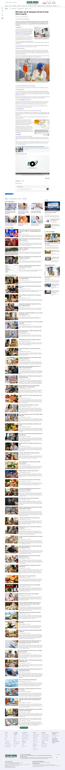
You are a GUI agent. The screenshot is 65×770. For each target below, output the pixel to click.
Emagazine (23, 743)
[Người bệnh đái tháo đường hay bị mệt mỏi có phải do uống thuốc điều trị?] (11, 370)
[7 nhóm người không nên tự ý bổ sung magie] (11, 588)
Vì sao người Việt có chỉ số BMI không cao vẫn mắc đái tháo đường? (55, 220)
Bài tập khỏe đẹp (35, 749)
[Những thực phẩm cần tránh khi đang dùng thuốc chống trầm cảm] (11, 663)
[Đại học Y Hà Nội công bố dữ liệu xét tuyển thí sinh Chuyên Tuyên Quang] (11, 269)
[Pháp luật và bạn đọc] (49, 3)
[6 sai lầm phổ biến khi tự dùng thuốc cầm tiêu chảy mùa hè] (11, 569)
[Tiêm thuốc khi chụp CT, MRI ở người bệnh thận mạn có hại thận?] (11, 334)
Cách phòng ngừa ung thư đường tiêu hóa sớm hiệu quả (34, 146)
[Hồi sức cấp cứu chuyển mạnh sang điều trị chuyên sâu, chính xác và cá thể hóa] (52, 206)
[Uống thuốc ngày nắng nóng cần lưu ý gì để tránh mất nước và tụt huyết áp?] (11, 712)
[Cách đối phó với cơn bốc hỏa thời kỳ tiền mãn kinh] (37, 219)
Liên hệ (57, 757)
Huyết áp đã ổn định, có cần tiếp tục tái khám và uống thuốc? (30, 527)
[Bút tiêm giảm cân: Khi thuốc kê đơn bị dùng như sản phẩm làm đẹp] (11, 379)
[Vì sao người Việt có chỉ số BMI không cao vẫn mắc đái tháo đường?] (48, 220)
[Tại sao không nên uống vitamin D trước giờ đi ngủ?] (11, 298)
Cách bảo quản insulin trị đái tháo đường (28, 498)
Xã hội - (20, 250)
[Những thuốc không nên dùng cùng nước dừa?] (11, 616)
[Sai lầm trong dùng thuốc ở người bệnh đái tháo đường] (37, 206)
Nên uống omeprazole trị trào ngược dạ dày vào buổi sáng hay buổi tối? (30, 546)
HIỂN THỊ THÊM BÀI (24, 727)
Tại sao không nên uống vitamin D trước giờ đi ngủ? (30, 295)
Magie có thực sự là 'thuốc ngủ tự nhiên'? (28, 470)
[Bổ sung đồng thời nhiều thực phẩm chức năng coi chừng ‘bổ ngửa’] (11, 280)
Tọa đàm (15, 735)
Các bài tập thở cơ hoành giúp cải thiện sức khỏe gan (55, 258)
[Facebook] (56, 754)
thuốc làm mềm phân (43, 113)
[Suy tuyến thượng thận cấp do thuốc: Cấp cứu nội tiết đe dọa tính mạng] (11, 672)
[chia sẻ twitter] (2, 11)
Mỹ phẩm (34, 746)
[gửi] (47, 189)
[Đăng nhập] (54, 1)
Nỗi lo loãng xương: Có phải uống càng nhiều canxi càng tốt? (29, 462)
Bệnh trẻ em (35, 740)
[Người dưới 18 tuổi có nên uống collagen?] (11, 597)
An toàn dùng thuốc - (22, 280)
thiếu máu (26, 97)
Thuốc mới (26, 8)
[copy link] (2, 13)
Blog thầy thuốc (50, 265)
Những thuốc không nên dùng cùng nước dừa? (30, 612)
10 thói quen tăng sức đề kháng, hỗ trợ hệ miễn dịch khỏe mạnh (52, 244)
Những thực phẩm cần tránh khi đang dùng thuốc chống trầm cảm (30, 661)
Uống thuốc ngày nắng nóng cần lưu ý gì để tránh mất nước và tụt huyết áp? (30, 710)
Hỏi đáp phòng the (44, 743)
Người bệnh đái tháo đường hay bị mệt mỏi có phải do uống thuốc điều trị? (30, 367)
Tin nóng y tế (7, 740)
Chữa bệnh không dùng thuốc (25, 739)
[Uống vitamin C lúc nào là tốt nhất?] (11, 579)
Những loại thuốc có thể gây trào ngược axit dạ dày (30, 444)
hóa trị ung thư (24, 198)
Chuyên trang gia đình (55, 741)
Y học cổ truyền (50, 231)
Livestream (15, 738)
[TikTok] (44, 1)
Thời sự (6, 732)
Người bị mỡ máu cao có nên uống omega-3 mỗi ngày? (30, 396)
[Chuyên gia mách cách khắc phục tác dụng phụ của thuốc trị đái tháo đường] (24, 206)
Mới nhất (22, 180)
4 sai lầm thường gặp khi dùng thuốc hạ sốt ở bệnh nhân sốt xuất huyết (29, 489)
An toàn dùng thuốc (14, 8)
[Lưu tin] (2, 15)
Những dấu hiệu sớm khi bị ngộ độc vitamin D (30, 339)
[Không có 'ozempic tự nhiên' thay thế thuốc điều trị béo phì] (11, 633)
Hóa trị (17, 27)
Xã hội (6, 734)
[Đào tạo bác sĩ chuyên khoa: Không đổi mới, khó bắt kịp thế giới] (48, 285)
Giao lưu (15, 737)
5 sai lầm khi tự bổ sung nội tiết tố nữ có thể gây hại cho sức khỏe (30, 651)
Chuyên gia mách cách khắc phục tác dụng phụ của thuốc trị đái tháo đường (23, 212)
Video (23, 744)
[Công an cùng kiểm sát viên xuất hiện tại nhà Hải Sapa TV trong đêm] (11, 260)
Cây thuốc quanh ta (25, 737)
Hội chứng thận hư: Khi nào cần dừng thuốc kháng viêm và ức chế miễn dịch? (29, 386)
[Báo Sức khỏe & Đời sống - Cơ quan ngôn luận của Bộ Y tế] (32, 2)
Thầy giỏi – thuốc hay (25, 734)
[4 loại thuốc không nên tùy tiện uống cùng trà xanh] (11, 352)
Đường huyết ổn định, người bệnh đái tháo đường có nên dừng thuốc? (10, 212)
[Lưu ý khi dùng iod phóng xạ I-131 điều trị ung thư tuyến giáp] (11, 325)
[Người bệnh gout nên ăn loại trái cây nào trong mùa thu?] (48, 252)
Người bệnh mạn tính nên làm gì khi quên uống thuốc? (30, 286)
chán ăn (22, 99)
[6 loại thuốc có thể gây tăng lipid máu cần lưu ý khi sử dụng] (11, 692)
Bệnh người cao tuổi (36, 734)
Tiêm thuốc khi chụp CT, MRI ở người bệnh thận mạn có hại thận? (30, 331)
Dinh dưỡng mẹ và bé (45, 734)
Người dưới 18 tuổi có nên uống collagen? (29, 593)
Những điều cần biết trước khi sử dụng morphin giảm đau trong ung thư (41, 131)
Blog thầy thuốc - (47, 279)
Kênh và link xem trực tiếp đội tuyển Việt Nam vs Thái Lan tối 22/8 (30, 239)
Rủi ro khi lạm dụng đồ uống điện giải (28, 679)
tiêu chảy (34, 110)
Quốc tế (6, 737)
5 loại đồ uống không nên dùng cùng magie (29, 452)
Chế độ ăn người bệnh (45, 737)
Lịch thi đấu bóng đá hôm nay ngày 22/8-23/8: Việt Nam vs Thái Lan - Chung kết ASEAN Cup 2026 (30, 231)
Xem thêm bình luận (18, 183)
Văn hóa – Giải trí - (22, 234)
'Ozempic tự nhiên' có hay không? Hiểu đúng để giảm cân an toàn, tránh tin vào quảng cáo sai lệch (30, 700)
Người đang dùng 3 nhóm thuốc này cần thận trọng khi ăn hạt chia (29, 556)
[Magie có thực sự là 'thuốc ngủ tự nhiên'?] (11, 474)
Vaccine (30, 8)
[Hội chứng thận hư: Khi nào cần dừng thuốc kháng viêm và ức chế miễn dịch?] (11, 389)
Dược (6, 8)
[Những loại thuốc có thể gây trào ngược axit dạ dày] (11, 446)
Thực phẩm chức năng (45, 740)
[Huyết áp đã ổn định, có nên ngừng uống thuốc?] (11, 722)
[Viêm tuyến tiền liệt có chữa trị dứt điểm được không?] (11, 219)
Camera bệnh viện (7, 746)
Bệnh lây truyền (44, 746)
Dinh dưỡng (43, 732)
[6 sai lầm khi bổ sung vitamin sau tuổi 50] (11, 408)
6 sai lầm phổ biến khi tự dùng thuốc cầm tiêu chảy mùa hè (30, 566)
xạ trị (18, 46)
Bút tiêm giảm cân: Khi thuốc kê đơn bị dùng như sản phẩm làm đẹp (30, 376)
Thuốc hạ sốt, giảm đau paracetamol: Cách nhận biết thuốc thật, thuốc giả (30, 508)
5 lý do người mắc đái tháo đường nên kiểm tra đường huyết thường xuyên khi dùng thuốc (30, 641)
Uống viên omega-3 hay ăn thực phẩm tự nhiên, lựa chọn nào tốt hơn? (30, 358)
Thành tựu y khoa (7, 742)
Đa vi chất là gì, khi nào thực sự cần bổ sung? (29, 479)
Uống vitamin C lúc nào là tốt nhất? (27, 576)
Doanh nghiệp (54, 737)
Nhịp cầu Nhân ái (54, 738)
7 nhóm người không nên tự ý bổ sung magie (29, 584)
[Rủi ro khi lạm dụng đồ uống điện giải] (11, 683)
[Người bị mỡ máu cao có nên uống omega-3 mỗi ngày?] (11, 399)
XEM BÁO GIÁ (41, 761)
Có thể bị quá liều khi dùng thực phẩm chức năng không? (30, 537)
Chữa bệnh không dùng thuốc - (50, 245)
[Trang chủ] (6, 6)
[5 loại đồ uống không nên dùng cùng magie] (11, 456)
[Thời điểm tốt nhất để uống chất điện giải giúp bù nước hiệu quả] (11, 437)
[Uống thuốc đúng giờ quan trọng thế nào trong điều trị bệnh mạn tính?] (11, 307)
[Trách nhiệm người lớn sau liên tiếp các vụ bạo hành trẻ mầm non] (52, 271)
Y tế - (45, 214)
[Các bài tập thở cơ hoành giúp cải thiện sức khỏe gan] (48, 258)
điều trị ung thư (44, 45)
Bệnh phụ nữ (35, 737)
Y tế (47, 200)
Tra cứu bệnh (16, 732)
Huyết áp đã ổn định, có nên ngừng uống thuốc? (30, 718)
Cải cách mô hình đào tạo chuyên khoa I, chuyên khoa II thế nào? (55, 291)
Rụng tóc (19, 134)
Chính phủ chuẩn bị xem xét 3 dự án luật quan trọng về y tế (55, 225)
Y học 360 (34, 732)
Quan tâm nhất (17, 180)
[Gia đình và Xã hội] (44, 3)
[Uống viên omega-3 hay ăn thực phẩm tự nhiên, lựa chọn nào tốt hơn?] (11, 361)
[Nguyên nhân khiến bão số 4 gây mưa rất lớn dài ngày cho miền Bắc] (11, 251)
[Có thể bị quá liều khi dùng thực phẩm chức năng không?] (11, 540)
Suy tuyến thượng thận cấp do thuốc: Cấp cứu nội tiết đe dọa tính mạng (30, 669)
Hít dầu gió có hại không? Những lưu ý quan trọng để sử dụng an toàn (30, 313)
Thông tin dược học (21, 8)
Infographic (23, 746)
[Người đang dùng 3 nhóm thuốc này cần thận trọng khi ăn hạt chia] (11, 559)
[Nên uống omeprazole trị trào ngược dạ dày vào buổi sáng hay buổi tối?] (11, 549)
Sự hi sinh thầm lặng (8, 745)
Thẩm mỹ (34, 748)
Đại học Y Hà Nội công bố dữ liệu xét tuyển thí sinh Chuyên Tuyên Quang (30, 266)
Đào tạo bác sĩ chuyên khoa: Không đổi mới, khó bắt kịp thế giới (55, 285)
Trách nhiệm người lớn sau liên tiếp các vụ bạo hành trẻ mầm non (52, 277)
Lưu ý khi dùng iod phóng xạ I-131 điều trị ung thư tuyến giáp (31, 322)
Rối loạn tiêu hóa (20, 108)
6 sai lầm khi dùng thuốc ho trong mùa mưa (29, 517)
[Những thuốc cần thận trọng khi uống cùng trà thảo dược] (11, 625)
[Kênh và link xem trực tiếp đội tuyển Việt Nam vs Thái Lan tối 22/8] (11, 242)
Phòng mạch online (55, 732)
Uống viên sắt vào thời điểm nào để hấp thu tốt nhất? (30, 424)
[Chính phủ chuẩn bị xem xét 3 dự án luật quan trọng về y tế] (48, 226)
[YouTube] (47, 1)
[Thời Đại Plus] (54, 3)
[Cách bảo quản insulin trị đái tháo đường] (11, 501)
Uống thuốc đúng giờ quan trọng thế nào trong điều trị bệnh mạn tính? (30, 304)
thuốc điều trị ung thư (13, 198)
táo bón (39, 110)
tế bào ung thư (27, 33)
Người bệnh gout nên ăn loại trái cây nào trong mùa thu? (55, 251)
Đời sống (53, 742)
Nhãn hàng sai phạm (55, 735)
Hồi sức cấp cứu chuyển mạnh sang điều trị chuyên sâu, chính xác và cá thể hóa (51, 212)
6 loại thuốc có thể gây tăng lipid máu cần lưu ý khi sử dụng (30, 689)
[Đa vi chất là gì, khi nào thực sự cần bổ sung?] (11, 483)
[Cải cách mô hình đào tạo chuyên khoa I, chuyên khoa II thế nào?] (48, 292)
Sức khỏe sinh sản (44, 745)
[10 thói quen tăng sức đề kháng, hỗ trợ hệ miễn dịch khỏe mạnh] (52, 237)
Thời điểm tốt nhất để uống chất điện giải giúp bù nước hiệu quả (30, 434)
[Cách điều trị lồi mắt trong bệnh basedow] (24, 219)
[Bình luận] (2, 18)
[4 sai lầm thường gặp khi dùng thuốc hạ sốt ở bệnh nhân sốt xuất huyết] (11, 492)
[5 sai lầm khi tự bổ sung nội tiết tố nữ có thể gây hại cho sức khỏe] (11, 654)
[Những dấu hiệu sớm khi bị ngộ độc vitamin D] (11, 343)
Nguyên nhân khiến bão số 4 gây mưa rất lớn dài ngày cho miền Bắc (30, 248)
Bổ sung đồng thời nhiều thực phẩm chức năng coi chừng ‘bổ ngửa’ (30, 278)
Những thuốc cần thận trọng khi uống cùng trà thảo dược (30, 622)
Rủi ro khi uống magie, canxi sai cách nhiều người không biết (30, 415)
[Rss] (58, 754)
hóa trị (19, 198)
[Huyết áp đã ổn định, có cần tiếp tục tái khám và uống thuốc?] (11, 530)
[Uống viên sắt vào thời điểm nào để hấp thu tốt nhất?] (11, 427)
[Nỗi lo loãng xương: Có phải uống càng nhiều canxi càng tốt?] (11, 465)
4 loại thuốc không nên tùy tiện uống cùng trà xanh (29, 349)
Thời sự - (20, 259)
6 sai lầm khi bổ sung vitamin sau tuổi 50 (28, 405)
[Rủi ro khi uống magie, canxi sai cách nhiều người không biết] (11, 418)
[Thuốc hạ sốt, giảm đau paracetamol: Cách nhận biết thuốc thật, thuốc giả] (11, 510)
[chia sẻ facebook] (2, 8)
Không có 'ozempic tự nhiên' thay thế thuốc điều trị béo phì (30, 631)
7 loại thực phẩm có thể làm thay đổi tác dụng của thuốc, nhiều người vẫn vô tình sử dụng (30, 603)
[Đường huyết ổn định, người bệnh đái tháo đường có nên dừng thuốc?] (11, 206)
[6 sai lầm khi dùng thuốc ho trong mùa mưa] (11, 521)
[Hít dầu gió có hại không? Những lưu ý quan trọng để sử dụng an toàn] (11, 316)
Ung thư (34, 743)
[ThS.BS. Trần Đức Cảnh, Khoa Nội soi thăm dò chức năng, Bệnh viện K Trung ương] (42, 32)
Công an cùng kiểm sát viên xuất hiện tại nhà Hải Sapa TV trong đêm (30, 257)
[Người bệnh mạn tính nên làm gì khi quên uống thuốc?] (11, 289)
